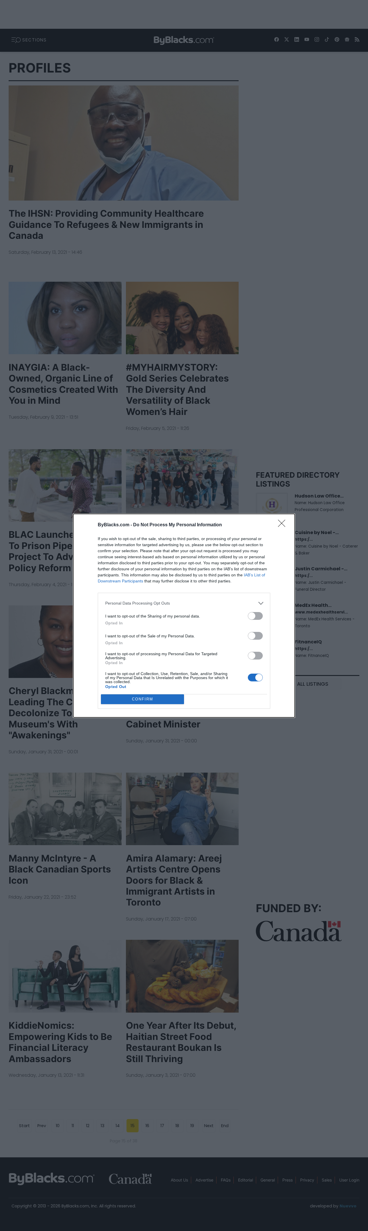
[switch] (255, 616)
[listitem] (184, 603)
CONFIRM (142, 699)
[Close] (283, 525)
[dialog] (184, 615)
